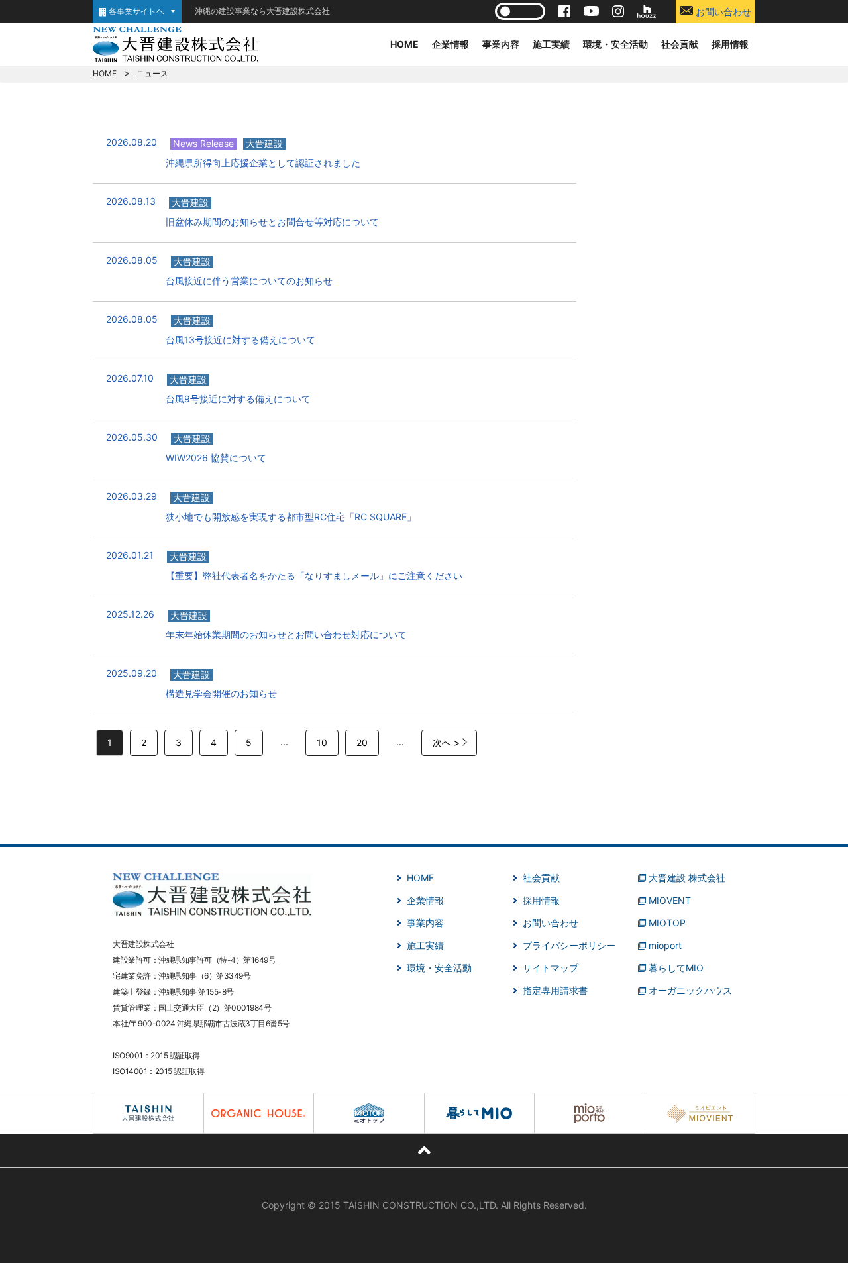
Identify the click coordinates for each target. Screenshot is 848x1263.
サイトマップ (550, 967)
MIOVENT (670, 900)
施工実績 (551, 44)
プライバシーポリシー (569, 945)
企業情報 (450, 44)
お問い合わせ (722, 11)
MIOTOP (667, 922)
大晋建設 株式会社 (687, 877)
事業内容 (500, 44)
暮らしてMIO (676, 967)
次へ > (446, 742)
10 (322, 742)
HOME (404, 44)
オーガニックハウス (690, 990)
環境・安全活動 (615, 44)
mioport (665, 945)
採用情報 (730, 44)
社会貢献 (679, 44)
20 (362, 742)
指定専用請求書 (555, 990)
